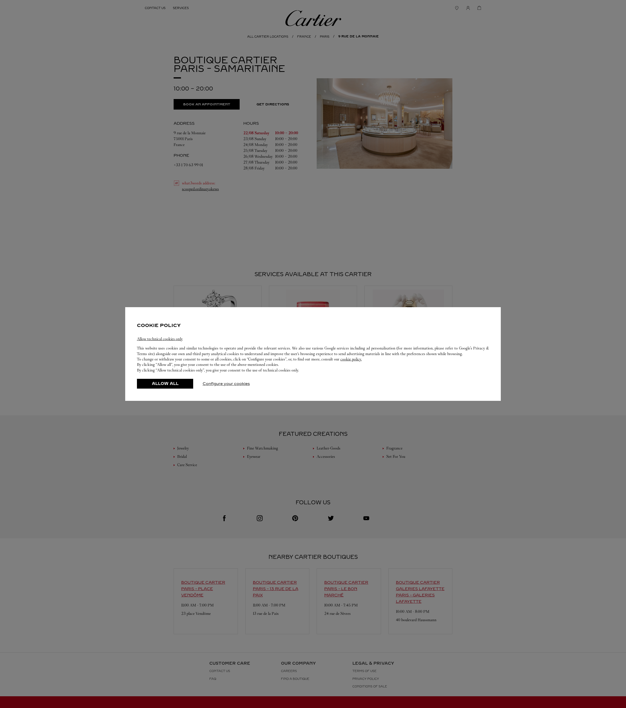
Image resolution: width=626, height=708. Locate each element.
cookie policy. (351, 359)
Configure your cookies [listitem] (226, 383)
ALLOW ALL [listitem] (165, 383)
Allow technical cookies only (160, 339)
